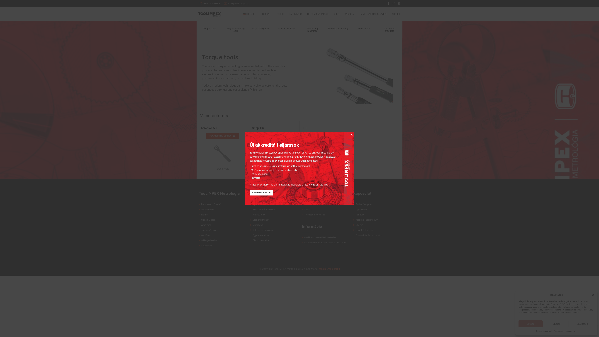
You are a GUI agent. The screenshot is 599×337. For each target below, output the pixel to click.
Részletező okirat (261, 192)
